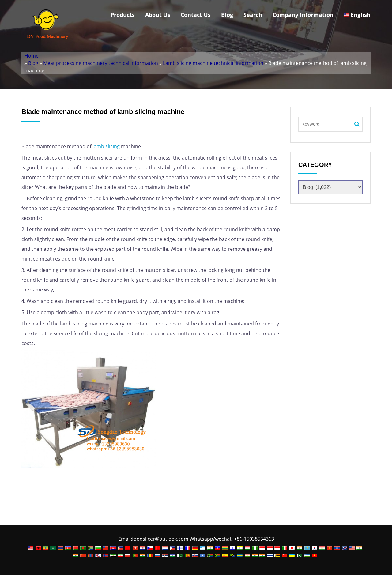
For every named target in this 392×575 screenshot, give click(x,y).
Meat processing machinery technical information (100, 63)
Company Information (303, 14)
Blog (227, 14)
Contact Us (196, 14)
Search (252, 14)
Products (123, 14)
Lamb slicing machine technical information (213, 63)
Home (31, 55)
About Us (157, 14)
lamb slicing (106, 146)
